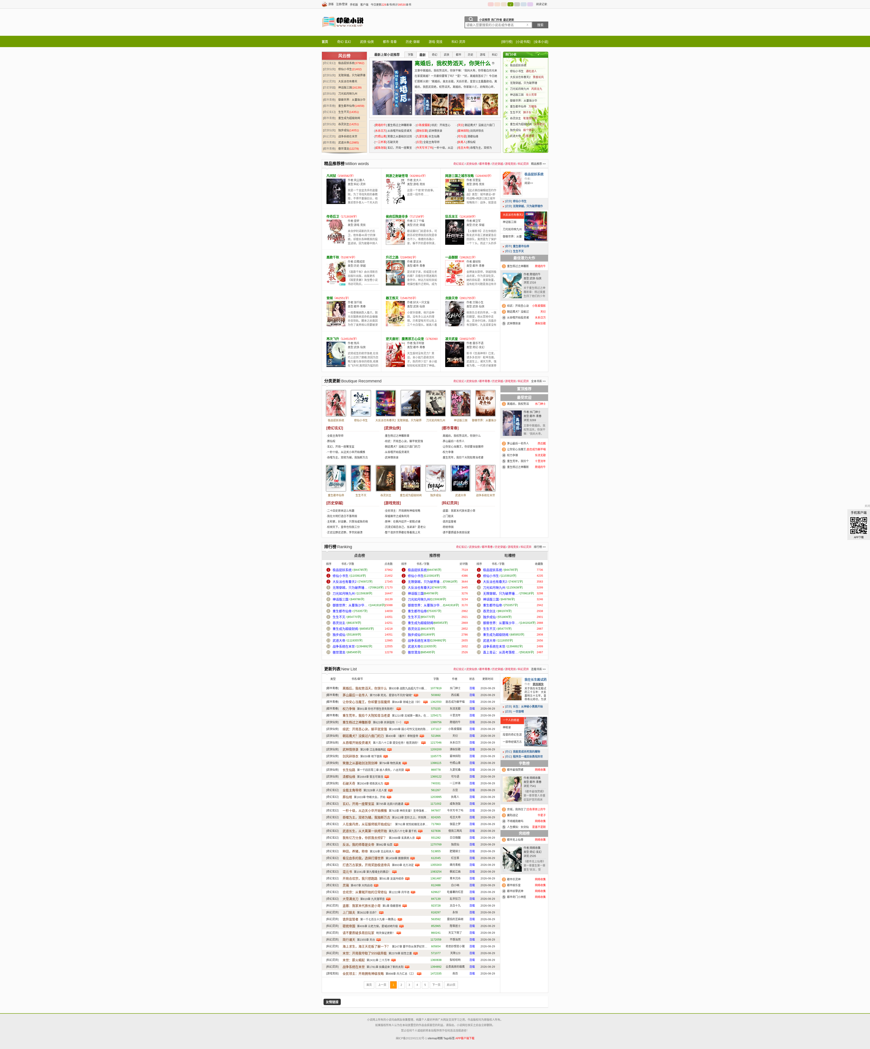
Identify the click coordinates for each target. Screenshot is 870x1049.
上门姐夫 (448, 516)
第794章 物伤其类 (390, 763)
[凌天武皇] (454, 366)
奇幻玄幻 (329, 63)
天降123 (455, 953)
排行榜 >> (540, 547)
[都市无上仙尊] (512, 860)
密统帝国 (448, 527)
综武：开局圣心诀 (518, 305)
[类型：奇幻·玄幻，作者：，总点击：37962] (336, 403)
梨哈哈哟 (455, 960)
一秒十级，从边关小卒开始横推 (346, 452)
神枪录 (507, 727)
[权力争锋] (473, 104)
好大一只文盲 (421, 302)
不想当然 (455, 939)
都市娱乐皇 (514, 885)
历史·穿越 (413, 41)
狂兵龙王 (451, 216)
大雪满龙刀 (350, 899)
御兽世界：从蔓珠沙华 (523, 100)
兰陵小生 (478, 302)
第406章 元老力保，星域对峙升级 (377, 926)
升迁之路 (392, 257)
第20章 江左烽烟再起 (373, 749)
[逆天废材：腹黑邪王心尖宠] (395, 366)
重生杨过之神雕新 (518, 266)
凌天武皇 (451, 339)
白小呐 (455, 885)
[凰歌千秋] (336, 284)
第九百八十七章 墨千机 (403, 831)
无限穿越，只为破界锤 (523, 83)
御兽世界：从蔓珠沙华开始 (511, 237)
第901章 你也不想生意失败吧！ (376, 709)
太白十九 (455, 905)
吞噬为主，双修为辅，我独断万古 (347, 457)
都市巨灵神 (514, 879)
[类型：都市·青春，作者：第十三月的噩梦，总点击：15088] (485, 403)
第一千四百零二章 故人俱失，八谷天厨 (380, 770)
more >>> (542, 144)
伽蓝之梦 (455, 824)
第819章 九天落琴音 (372, 899)
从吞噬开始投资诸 (518, 317)
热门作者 (496, 20)
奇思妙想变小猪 (455, 946)
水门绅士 (535, 412)
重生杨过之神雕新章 (399, 125)
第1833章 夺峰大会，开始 (369, 797)
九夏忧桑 (421, 136)
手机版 (354, 4)
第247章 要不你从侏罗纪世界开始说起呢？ (418, 946)
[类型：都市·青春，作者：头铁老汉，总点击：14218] (410, 478)
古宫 (419, 142)
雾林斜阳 (463, 130)
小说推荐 (484, 20)
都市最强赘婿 (515, 769)
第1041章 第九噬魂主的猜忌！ (372, 872)
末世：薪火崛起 (354, 960)
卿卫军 (477, 221)
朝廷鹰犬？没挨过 (518, 311)
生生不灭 (343, 112)
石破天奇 (392, 142)
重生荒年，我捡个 (518, 461)
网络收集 (535, 778)
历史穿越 (329, 87)
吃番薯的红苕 (455, 892)
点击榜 (359, 555)
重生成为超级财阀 (349, 118)
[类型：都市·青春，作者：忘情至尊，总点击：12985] (460, 478)
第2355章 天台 (366, 939)
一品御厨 (451, 257)
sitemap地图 (435, 1038)
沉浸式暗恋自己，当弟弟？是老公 (405, 527)
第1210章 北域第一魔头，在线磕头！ (414, 715)
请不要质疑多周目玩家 (456, 532)
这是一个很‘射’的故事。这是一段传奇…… (421, 192)
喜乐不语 (478, 343)
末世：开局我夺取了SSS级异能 (365, 953)
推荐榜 (434, 555)
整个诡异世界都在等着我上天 (402, 532)
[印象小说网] (343, 31)
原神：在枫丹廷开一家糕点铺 (402, 521)
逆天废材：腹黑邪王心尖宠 (405, 339)
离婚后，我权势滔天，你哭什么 (453, 63)
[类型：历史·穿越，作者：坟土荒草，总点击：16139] (460, 403)
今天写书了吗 (424, 147)
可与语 (462, 136)
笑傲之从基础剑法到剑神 (360, 763)
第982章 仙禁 (384, 844)
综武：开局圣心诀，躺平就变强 (404, 441)
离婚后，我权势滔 (518, 404)
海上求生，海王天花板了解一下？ (366, 946)
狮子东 (527, 112)
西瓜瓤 (455, 695)
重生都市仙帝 (346, 106)
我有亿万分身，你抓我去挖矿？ (365, 838)
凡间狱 (331, 176)
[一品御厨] (454, 284)
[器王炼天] (395, 325)
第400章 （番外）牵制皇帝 (402, 736)
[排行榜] (506, 41)
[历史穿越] (334, 503)
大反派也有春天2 (520, 77)
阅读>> (528, 183)
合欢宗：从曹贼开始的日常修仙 (365, 892)
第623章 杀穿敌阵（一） (388, 722)
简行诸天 (349, 939)
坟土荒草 (531, 94)
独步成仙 (343, 130)
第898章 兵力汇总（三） (401, 973)
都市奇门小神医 (516, 897)
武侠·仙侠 (367, 41)
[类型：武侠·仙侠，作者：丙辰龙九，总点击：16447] (435, 403)
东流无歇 (455, 708)
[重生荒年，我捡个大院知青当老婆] (490, 104)
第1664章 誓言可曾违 (370, 776)
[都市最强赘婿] (512, 790)
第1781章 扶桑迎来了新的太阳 (385, 967)
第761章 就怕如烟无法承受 (411, 824)
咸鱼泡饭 (380, 147)
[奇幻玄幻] (334, 428)
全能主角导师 (431, 142)
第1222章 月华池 (399, 892)
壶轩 (356, 221)
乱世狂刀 (455, 898)
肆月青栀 (455, 865)
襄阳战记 (512, 815)
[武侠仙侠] (392, 428)
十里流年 (455, 715)
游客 (331, 4)
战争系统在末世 (347, 136)
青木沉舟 (455, 878)
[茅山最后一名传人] (440, 104)
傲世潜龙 (343, 148)
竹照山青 (380, 136)
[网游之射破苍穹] (395, 203)
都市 (508, 246)
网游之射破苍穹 (397, 176)
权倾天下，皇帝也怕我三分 (343, 527)
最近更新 (508, 20)
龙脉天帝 (451, 298)
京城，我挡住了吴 (518, 809)
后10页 (451, 985)
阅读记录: (542, 4)
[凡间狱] (336, 203)
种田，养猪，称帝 (355, 851)
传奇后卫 (332, 216)
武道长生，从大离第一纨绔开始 (365, 831)
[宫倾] (336, 325)
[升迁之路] (395, 284)
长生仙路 (434, 136)
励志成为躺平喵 (455, 701)
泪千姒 (358, 302)
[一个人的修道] (535, 731)
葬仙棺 (471, 142)
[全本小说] (541, 41)
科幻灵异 (329, 81)
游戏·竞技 (435, 41)
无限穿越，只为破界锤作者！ (410, 422)
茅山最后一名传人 (453, 441)
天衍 (460, 125)
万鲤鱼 (533, 106)
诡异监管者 (449, 521)
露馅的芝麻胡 (455, 919)
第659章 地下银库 (371, 756)
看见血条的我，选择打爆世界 (363, 858)
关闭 (867, 506)
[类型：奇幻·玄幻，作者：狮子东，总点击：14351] (360, 478)
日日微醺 (455, 837)
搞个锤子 (528, 130)
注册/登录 (342, 4)
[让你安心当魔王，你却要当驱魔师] (456, 104)
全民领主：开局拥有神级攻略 (402, 510)
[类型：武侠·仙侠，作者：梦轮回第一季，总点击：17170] (410, 403)
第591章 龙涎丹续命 (391, 878)
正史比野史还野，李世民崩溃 (344, 532)
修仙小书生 (345, 69)
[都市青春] (450, 428)
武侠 (508, 201)
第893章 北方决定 (403, 865)
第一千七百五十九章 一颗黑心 (378, 919)
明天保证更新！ (385, 933)
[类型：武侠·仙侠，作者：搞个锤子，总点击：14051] (435, 478)
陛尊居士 (455, 926)
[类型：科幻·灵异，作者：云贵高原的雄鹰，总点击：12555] (485, 478)
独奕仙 (455, 844)
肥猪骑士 (455, 851)
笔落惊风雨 (530, 118)
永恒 (455, 912)
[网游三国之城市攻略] (454, 203)
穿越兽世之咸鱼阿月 (397, 516)
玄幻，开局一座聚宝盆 (340, 446)
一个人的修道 (511, 720)
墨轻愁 (477, 261)
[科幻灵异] (450, 503)
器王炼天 (392, 298)
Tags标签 (449, 1038)
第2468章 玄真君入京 (402, 838)
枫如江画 (455, 871)
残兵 (356, 343)
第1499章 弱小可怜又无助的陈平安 (410, 729)
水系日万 (380, 130)
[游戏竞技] (392, 503)
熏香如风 (538, 77)
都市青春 (329, 99)
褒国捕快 (538, 684)
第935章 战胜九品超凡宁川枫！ (408, 688)
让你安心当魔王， (518, 449)
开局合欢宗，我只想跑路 (360, 878)
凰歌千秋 (332, 257)
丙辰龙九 (536, 89)
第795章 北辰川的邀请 (389, 804)
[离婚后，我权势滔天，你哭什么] (423, 104)
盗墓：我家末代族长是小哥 (459, 510)
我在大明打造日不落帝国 (342, 516)
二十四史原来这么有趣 (340, 510)
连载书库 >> (538, 669)
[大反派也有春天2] (535, 225)
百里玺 (477, 180)
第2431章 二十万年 (378, 960)
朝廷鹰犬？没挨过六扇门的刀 (402, 446)
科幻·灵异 (458, 41)
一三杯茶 (380, 142)
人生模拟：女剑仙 (518, 827)
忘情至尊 (528, 136)
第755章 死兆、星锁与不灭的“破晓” (391, 695)
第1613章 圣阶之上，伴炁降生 (410, 817)
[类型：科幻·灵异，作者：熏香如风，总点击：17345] (385, 403)
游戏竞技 (510, 164)
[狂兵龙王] (454, 243)
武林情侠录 (435, 130)
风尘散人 (359, 180)
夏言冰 (417, 261)
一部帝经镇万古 (512, 742)
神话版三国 (345, 87)
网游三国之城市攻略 (459, 176)
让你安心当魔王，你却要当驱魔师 (463, 446)
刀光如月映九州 (347, 93)
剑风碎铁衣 (477, 130)
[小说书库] (523, 41)
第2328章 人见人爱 (375, 790)
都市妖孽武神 (515, 891)
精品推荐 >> (538, 164)
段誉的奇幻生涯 (512, 734)
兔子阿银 (418, 343)
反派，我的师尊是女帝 (358, 844)
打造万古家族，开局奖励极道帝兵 (366, 865)
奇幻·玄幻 (344, 41)
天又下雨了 (455, 932)
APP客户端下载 (464, 1038)
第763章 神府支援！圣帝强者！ (408, 810)
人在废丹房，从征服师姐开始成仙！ (368, 824)
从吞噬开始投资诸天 (399, 130)
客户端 (364, 4)
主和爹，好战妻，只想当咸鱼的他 (347, 521)
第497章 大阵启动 (361, 885)
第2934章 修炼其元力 (370, 783)
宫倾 (329, 298)
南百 (455, 973)
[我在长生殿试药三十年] (512, 689)
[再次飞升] (336, 366)
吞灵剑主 (343, 124)
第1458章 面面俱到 (397, 858)
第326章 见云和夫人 (382, 851)
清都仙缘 (472, 136)
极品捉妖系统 (346, 63)
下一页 (436, 985)
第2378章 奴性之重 (400, 953)
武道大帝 (343, 142)
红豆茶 (455, 858)
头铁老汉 (539, 124)
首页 (325, 41)
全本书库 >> (538, 381)
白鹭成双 (359, 261)
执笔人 (462, 142)
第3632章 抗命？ (367, 912)
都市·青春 (390, 41)
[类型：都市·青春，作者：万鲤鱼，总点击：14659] (336, 478)
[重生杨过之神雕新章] (512, 286)
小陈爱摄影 (423, 125)
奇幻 (508, 251)
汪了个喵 (418, 221)
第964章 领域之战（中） (407, 702)
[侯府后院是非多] (395, 243)
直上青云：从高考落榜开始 (500, 652)
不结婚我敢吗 (515, 821)
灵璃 (346, 885)
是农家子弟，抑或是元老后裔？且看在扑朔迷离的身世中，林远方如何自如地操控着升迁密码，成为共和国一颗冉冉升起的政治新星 (422, 282)
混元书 (347, 872)
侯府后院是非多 (397, 216)
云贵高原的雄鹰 (455, 966)
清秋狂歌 (421, 130)
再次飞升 (332, 339)
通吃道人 (531, 71)
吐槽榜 (510, 555)
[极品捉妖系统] (512, 184)
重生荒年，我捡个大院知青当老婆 (463, 457)
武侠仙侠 (329, 69)
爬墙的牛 (380, 125)
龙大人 (417, 180)
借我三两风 (455, 831)
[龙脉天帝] (454, 325)
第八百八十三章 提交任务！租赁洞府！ (396, 742)
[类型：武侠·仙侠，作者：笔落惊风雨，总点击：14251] (385, 478)
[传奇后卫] (336, 243)
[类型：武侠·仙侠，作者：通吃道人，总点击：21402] (360, 403)
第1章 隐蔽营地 (391, 905)
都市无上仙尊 (515, 839)
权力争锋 (448, 452)
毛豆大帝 (463, 147)
